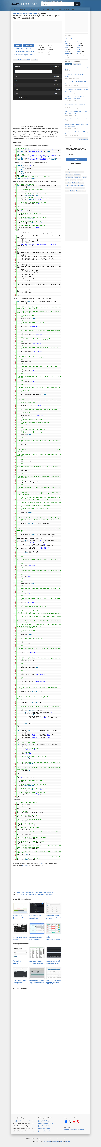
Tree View (78, 190)
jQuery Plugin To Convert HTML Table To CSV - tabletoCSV (19, 961)
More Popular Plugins (83, 139)
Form (78, 41)
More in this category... (24, 48)
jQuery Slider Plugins (44, 1121)
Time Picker (80, 182)
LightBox (67, 45)
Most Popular (69, 64)
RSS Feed (67, 1141)
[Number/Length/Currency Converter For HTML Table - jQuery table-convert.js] (53, 952)
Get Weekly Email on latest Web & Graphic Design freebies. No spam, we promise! (76, 149)
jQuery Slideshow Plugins (45, 1123)
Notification (73, 185)
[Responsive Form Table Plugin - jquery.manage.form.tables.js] (53, 928)
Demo (18, 45)
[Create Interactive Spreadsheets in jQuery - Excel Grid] (20, 908)
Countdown (68, 174)
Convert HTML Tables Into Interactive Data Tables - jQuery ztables (34, 894)
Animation (67, 40)
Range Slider (69, 188)
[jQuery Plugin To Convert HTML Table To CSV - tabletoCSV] (20, 952)
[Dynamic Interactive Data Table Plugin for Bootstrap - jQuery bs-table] (37, 908)
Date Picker (77, 177)
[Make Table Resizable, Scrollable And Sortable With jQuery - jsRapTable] (37, 952)
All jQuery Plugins (69, 38)
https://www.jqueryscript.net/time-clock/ (38, 518)
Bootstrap (68, 182)
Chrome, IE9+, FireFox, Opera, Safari (22, 59)
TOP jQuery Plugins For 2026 (24, 55)
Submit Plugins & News (70, 1129)
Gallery (66, 43)
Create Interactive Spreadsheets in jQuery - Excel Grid (19, 917)
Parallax (74, 182)
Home (14, 9)
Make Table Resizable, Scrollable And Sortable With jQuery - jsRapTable (36, 961)
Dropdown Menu (76, 174)
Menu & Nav (68, 47)
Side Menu (81, 188)
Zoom (78, 57)
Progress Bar (81, 185)
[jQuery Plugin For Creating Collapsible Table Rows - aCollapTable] (53, 973)
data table (16, 126)
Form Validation (69, 177)
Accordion (79, 38)
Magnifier (84, 177)
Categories (22, 9)
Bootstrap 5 (68, 172)
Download (29, 45)
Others (66, 49)
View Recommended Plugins (24, 52)
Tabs (67, 190)
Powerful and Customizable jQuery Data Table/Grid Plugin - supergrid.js (36, 937)
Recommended (77, 64)
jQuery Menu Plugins (44, 1126)
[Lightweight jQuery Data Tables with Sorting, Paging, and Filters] (53, 908)
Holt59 (40, 863)
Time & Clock (80, 55)
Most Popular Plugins (48, 9)
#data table (34, 59)
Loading (78, 45)
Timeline (72, 190)
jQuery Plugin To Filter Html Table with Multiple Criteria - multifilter (37, 982)
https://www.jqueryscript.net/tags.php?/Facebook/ (37, 244)
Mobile (78, 47)
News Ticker (80, 180)
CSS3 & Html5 (68, 41)
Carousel (81, 172)
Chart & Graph (80, 40)
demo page (25, 865)
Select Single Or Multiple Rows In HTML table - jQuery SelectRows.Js (35, 892)
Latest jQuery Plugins (34, 9)
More (31, 1131)
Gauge (75, 188)
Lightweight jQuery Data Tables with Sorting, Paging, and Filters (53, 917)
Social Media (68, 53)
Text (66, 55)
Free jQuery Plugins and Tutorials (25, 3)
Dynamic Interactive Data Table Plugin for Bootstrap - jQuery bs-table (36, 917)
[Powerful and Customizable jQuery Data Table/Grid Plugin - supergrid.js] (37, 928)
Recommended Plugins (63, 9)
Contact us (81, 1129)
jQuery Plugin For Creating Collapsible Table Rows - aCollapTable (53, 982)
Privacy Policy (55, 1141)
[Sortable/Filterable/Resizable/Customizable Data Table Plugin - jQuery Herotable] (20, 928)
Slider (66, 51)
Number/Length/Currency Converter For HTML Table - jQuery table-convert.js (53, 961)
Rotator (78, 49)
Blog (73, 9)
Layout (78, 43)
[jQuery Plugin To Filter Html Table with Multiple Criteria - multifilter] (37, 973)
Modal (67, 180)
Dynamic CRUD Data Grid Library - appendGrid (76, 119)
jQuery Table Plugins (44, 1128)
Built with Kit (76, 163)
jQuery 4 (75, 172)
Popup (67, 185)
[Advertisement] (37, 32)
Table (78, 53)
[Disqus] (37, 1009)
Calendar (73, 180)
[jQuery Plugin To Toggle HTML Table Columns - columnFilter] (20, 973)
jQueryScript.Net (47, 1141)
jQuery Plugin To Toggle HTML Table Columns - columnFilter (19, 982)
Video (84, 190)
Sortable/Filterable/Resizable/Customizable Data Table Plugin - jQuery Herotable (24, 937)
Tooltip (66, 57)
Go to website (51, 53)
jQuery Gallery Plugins (44, 1131)
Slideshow (79, 51)
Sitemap (62, 1141)
